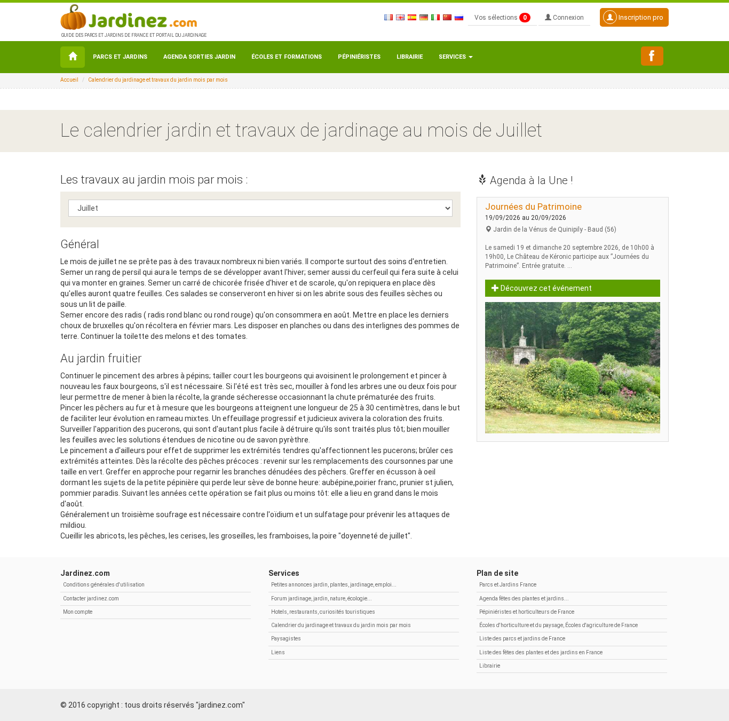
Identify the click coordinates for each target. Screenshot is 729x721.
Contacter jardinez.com (91, 598)
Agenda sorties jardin (199, 56)
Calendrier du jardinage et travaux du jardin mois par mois (158, 80)
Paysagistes (286, 638)
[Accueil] (72, 57)
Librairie (410, 56)
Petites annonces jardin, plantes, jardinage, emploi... (334, 585)
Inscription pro (640, 17)
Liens (278, 652)
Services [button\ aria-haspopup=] (453, 56)
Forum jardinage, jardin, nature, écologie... (321, 598)
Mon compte (77, 612)
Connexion (567, 17)
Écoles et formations (286, 56)
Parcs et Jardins (120, 56)
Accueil (69, 80)
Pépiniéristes (359, 56)
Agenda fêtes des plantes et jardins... (524, 598)
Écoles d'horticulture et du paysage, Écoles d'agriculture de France (558, 625)
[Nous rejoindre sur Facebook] (652, 56)
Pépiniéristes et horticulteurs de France (526, 612)
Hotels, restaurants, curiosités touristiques (323, 612)
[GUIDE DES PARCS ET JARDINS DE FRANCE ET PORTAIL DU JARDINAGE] (132, 16)
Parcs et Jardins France (507, 585)
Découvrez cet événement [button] (545, 288)
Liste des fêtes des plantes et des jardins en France (541, 652)
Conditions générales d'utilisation (104, 585)
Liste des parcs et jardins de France (522, 638)
